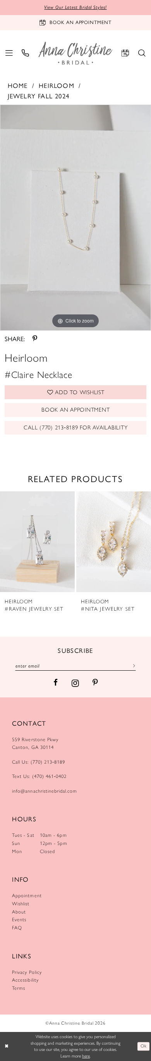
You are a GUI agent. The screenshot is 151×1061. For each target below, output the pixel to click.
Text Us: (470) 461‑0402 (39, 776)
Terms (18, 988)
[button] (9, 53)
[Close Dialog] (7, 1046)
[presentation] (37, 541)
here (86, 1056)
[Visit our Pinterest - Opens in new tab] (95, 683)
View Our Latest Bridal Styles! (75, 7)
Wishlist (20, 903)
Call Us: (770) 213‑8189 (38, 762)
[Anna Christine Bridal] (75, 53)
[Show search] (142, 53)
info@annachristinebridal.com (44, 791)
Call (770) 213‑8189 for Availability (75, 427)
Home (18, 85)
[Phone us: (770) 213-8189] (25, 53)
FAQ (17, 928)
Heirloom (56, 85)
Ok (143, 1046)
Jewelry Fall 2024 (39, 95)
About (19, 912)
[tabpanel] (75, 217)
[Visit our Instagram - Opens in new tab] (75, 683)
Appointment (26, 895)
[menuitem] (9, 53)
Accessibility (25, 980)
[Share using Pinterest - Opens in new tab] (35, 338)
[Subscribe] (132, 665)
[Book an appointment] (125, 53)
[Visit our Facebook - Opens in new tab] (55, 683)
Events (19, 919)
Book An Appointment (75, 409)
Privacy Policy (27, 972)
